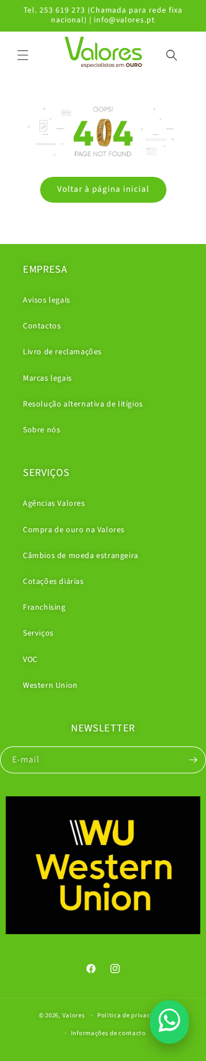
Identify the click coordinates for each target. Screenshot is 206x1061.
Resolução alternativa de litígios (83, 404)
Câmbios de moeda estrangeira (80, 556)
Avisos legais (46, 300)
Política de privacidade (132, 1015)
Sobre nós (41, 430)
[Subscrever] (192, 759)
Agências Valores (54, 503)
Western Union (50, 685)
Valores (73, 1015)
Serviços (38, 633)
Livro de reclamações (62, 352)
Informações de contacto (108, 1033)
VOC (30, 659)
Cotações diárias (53, 581)
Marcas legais (47, 378)
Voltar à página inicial (103, 189)
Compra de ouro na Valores (74, 530)
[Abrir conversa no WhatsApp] (169, 1022)
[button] (22, 55)
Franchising (44, 607)
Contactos (42, 326)
